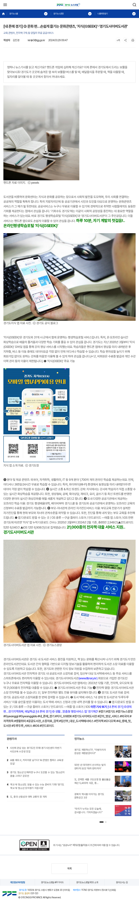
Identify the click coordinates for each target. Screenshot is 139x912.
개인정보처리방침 (17, 882)
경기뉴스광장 (58, 13)
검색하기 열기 (134, 4)
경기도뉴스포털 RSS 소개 (87, 882)
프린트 (133, 40)
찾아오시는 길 (122, 882)
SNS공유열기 (125, 40)
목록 (69, 868)
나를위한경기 (102, 13)
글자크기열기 (118, 40)
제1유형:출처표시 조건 (83, 845)
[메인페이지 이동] (3, 13)
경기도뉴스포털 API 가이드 (52, 882)
